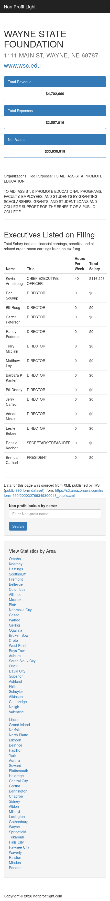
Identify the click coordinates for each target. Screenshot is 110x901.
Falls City (16, 842)
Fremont (16, 579)
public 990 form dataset (24, 490)
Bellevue (16, 584)
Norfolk (14, 729)
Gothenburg (18, 821)
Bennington (18, 791)
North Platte (18, 734)
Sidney (14, 801)
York (12, 755)
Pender (15, 867)
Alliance (15, 594)
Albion (14, 806)
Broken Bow (18, 635)
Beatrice (15, 745)
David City (17, 671)
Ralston (15, 857)
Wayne (14, 826)
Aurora (14, 760)
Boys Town (18, 650)
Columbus (17, 589)
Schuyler (16, 691)
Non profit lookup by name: (33, 505)
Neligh (14, 706)
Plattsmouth (18, 770)
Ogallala (15, 630)
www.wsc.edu (22, 65)
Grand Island (19, 724)
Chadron (16, 796)
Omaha (15, 558)
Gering (14, 625)
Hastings (16, 568)
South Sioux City (22, 660)
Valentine (16, 711)
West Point (17, 645)
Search (18, 526)
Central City (18, 780)
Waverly (15, 852)
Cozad (14, 614)
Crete (13, 640)
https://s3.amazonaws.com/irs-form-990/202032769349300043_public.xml (54, 493)
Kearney (16, 563)
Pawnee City (19, 847)
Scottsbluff (17, 573)
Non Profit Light (20, 6)
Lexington (17, 816)
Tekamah (16, 836)
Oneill (13, 665)
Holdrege (16, 775)
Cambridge (18, 701)
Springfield (17, 831)
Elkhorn (15, 739)
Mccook (15, 599)
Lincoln (14, 719)
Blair (12, 604)
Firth (12, 686)
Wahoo (14, 619)
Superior (16, 676)
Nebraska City (20, 609)
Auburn (15, 655)
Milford (14, 811)
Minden (15, 862)
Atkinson (16, 696)
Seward (15, 765)
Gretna (14, 785)
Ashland (15, 681)
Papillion (16, 750)
